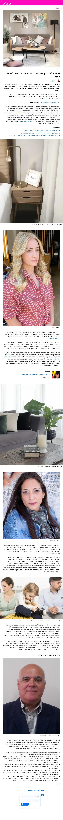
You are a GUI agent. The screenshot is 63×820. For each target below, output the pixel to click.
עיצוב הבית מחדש (27, 121)
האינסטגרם (44, 103)
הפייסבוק (54, 103)
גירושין (58, 784)
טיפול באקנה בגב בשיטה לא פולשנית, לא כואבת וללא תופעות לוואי (38, 135)
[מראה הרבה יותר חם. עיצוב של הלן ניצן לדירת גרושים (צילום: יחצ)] (31, 182)
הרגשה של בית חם (54, 338)
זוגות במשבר (20, 113)
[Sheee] (6, 3)
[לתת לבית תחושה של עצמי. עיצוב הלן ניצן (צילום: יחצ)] (31, 426)
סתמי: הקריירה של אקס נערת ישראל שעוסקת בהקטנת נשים (39, 133)
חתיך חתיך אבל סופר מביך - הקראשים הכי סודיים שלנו (41, 130)
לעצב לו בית (47, 98)
